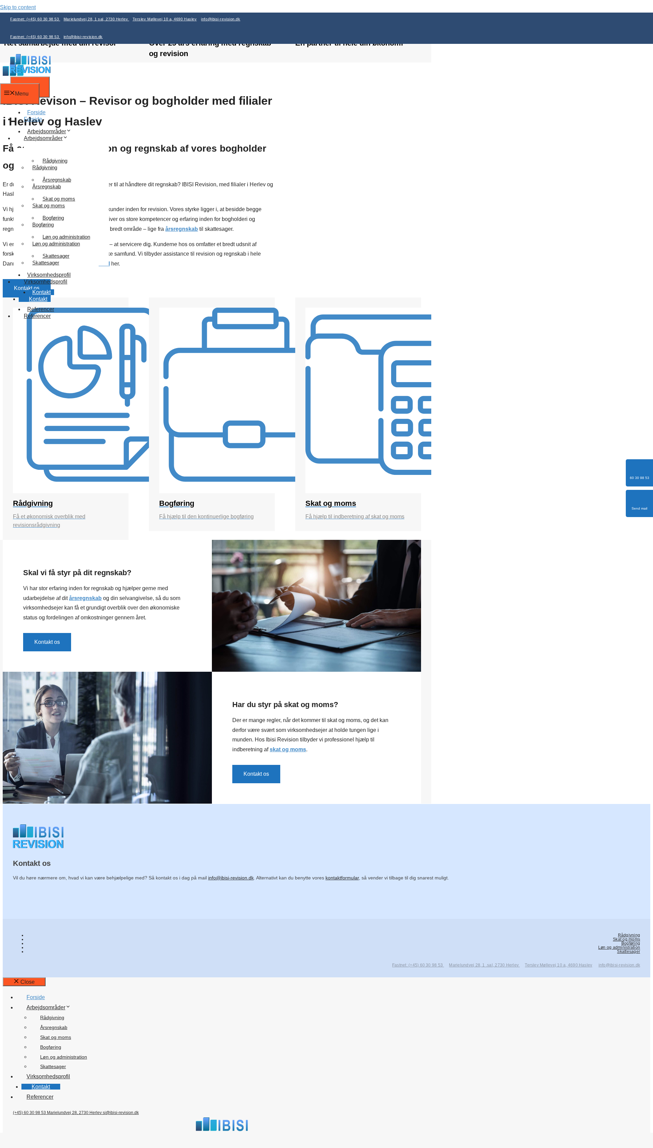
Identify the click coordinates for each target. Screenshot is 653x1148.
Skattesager (45, 262)
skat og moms (288, 749)
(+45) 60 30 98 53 (30, 1112)
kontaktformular (342, 877)
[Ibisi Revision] (30, 71)
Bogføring (43, 224)
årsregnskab (85, 598)
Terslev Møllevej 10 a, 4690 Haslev (165, 19)
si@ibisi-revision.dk (121, 1112)
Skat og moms (48, 205)
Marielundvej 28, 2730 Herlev (75, 1112)
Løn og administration (56, 243)
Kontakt (38, 299)
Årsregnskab (46, 186)
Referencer (37, 316)
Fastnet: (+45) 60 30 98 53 (35, 19)
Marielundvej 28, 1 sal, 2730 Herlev (96, 19)
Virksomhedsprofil (45, 282)
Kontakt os (47, 642)
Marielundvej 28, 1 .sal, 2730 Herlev (484, 965)
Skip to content (18, 7)
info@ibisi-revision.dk (220, 19)
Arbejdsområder (46, 131)
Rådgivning (44, 167)
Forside (33, 119)
